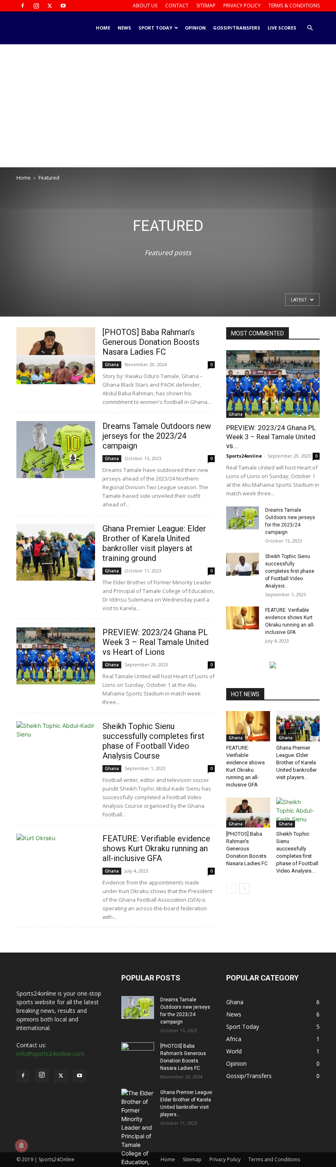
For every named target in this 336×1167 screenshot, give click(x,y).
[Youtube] (63, 5)
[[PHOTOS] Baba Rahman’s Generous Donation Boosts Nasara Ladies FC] (55, 355)
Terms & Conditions (294, 5)
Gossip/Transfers (236, 28)
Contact (176, 5)
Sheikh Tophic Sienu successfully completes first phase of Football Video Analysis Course (153, 741)
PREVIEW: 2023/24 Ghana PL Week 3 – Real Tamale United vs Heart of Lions (155, 642)
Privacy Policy (242, 5)
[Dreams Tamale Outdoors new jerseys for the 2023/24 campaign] (55, 449)
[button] (310, 28)
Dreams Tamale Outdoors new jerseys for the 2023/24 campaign (156, 436)
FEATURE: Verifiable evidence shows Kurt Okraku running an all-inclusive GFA (156, 848)
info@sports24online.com (50, 1054)
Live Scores (282, 28)
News (124, 28)
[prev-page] (231, 888)
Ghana (112, 364)
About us (145, 5)
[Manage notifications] (21, 1145)
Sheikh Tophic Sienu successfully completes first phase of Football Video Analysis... (289, 571)
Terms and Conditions (274, 1159)
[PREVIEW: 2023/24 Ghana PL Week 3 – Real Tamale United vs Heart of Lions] (55, 655)
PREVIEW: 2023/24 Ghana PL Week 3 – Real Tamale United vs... (271, 437)
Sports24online (244, 456)
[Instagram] (36, 5)
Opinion (195, 28)
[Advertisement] (168, 105)
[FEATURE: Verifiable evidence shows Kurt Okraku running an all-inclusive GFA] (55, 862)
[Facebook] (22, 5)
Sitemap (206, 5)
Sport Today (155, 28)
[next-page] (244, 888)
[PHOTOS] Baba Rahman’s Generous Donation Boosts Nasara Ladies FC (151, 342)
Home (103, 28)
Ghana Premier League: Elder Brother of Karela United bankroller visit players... (296, 762)
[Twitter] (49, 5)
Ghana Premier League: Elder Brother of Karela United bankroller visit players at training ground (154, 543)
